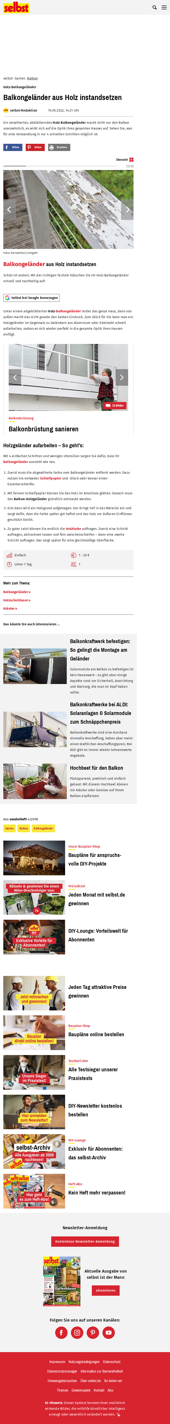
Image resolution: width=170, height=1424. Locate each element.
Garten (20, 78)
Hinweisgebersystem (62, 1380)
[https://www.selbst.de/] (16, 7)
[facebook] (61, 1332)
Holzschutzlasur (15, 600)
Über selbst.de (90, 1380)
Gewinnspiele (81, 1390)
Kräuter (9, 608)
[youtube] (108, 1332)
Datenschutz (112, 1361)
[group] (68, 224)
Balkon (32, 78)
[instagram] (77, 1332)
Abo (110, 1390)
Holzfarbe (73, 529)
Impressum (57, 1361)
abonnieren (105, 1290)
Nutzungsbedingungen (84, 1361)
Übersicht (122, 160)
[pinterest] (93, 1332)
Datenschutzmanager (62, 1371)
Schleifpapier (50, 478)
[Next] (127, 209)
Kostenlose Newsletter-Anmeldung (85, 1241)
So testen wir (113, 1380)
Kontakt (99, 1390)
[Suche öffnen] (155, 7)
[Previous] (9, 209)
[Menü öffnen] (164, 7)
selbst (8, 78)
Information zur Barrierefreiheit (102, 1371)
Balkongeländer (24, 264)
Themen (62, 1390)
